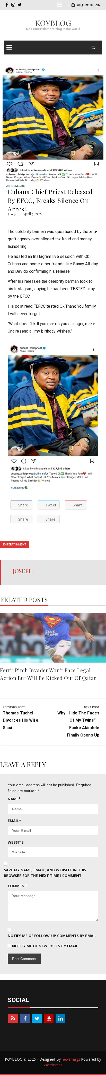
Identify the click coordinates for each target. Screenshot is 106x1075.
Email (14, 820)
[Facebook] (25, 1018)
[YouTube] (49, 1018)
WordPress (53, 1064)
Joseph (13, 214)
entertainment (14, 544)
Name (14, 798)
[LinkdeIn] (60, 1018)
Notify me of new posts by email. (45, 946)
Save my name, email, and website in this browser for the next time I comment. (45, 872)
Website (16, 842)
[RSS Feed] (13, 1018)
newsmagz (71, 1059)
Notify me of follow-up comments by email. (53, 935)
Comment (17, 885)
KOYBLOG (53, 23)
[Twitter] (37, 1018)
